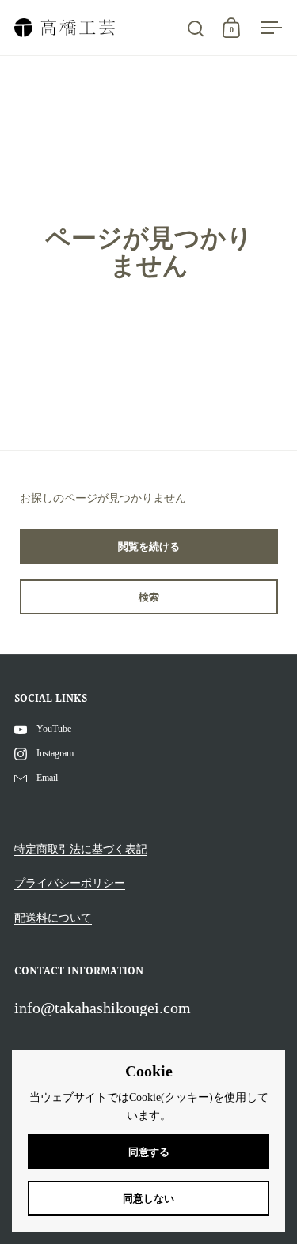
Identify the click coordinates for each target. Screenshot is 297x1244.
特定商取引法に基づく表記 (80, 849)
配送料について (53, 918)
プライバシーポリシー (69, 883)
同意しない (148, 1198)
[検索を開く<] (196, 28)
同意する (148, 1152)
